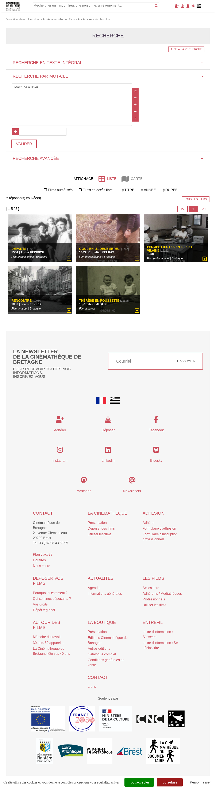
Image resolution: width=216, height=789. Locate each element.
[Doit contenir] (135, 104)
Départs (18, 249)
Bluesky (156, 460)
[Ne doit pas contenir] (135, 111)
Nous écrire (41, 566)
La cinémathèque (107, 513)
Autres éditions (99, 648)
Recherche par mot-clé (108, 76)
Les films (153, 578)
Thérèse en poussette (99, 300)
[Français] (101, 400)
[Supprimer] (135, 98)
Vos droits (40, 604)
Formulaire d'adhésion (159, 528)
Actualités (100, 578)
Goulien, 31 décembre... (99, 249)
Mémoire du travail (47, 637)
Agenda (94, 588)
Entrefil (153, 622)
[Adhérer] (177, 6)
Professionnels (154, 599)
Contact (43, 513)
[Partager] (193, 6)
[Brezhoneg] (199, 6)
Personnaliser (200, 782)
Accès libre (151, 588)
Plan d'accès (42, 554)
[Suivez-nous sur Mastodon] (84, 481)
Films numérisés (60, 190)
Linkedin (108, 460)
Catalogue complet (102, 654)
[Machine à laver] (72, 87)
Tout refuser (169, 782)
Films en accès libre (98, 190)
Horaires (39, 560)
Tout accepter (139, 782)
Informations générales (105, 593)
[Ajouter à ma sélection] (69, 258)
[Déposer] (182, 6)
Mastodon (84, 491)
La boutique (102, 622)
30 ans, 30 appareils (48, 643)
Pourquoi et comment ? (50, 593)
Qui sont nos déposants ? (52, 598)
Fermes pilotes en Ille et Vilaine (169, 248)
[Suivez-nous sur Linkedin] (108, 451)
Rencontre (21, 300)
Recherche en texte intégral (108, 62)
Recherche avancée (108, 158)
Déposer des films (101, 528)
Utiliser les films (99, 534)
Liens (92, 686)
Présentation (97, 523)
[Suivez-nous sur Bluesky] (156, 451)
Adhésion (153, 513)
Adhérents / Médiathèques (162, 593)
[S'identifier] (187, 6)
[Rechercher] (156, 5)
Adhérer (149, 523)
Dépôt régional (44, 610)
